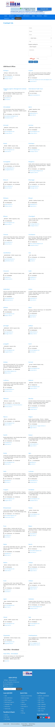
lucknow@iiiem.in (34, 480)
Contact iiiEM (6, 724)
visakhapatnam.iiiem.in (35, 644)
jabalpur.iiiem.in (8, 315)
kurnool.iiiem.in (33, 370)
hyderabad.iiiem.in (8, 300)
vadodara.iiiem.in (33, 608)
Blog (13, 18)
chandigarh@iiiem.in (9, 389)
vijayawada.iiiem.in (8, 643)
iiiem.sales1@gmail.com (35, 79)
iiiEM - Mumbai (41, 708)
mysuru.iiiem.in (8, 424)
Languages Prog (8, 704)
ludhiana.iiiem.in (8, 391)
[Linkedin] (43, 717)
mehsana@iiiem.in (9, 404)
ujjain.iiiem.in (7, 607)
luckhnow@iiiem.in (34, 444)
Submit (31, 61)
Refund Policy (31, 724)
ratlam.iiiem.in (7, 570)
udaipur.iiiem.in (33, 588)
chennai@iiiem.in (8, 242)
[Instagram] (49, 717)
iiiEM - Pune (41, 710)
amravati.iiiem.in (8, 133)
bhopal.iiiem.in (33, 206)
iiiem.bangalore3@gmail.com (36, 170)
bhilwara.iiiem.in (8, 206)
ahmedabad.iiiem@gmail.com (11, 116)
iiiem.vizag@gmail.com (35, 643)
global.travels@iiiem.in (35, 95)
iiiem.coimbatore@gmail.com (36, 243)
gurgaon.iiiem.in (8, 500)
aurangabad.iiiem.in (9, 169)
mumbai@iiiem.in (34, 407)
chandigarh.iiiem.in (34, 225)
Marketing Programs (9, 702)
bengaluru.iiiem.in (34, 172)
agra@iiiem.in (33, 462)
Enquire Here (44, 9)
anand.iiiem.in (7, 151)
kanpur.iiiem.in (33, 445)
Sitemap (23, 713)
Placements (39, 15)
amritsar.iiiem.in (33, 133)
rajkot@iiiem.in (8, 553)
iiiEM (6, 695)
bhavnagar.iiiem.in (34, 188)
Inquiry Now (24, 700)
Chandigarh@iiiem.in (34, 224)
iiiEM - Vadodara (42, 704)
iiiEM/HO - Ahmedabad (43, 695)
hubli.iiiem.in (33, 279)
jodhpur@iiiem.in (34, 113)
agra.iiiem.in (32, 464)
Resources (7, 18)
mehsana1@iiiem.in (17, 404)
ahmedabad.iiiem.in (9, 117)
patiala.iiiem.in (33, 516)
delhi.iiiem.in (7, 482)
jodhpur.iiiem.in (33, 333)
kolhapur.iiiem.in (8, 78)
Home (5, 15)
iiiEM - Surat (41, 700)
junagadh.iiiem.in (8, 352)
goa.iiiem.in (32, 260)
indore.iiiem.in (33, 300)
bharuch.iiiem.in (8, 188)
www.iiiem (6, 661)
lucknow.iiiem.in (33, 482)
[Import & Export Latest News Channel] (46, 717)
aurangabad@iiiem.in (9, 168)
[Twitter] (38, 717)
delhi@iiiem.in (8, 480)
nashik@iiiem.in (8, 442)
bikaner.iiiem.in (8, 224)
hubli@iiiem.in (33, 277)
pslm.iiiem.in (7, 99)
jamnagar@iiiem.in (9, 332)
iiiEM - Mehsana (41, 706)
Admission (23, 704)
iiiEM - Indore (41, 702)
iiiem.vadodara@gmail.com (36, 606)
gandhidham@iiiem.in (10, 259)
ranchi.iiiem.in (33, 552)
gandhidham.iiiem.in (9, 260)
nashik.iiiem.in (7, 444)
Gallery (33, 15)
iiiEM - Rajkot (41, 698)
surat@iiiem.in (8, 589)
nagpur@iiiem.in (33, 425)
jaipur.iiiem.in (33, 316)
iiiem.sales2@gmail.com (46, 79)
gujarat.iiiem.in (33, 81)
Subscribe (19, 689)
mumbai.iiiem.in (33, 409)
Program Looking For (33, 44)
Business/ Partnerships (26, 695)
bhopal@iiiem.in (33, 204)
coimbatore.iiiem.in (34, 245)
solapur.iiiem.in (33, 570)
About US (11, 15)
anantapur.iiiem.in (34, 151)
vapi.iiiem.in (32, 625)
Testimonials (7, 708)
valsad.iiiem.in (7, 625)
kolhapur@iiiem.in (9, 76)
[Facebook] (41, 717)
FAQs (22, 708)
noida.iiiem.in (7, 464)
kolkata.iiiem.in (7, 373)
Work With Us (24, 706)
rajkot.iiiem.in (7, 555)
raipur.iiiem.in (33, 535)
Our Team (7, 717)
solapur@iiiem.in (33, 568)
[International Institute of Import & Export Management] (13, 4)
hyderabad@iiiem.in (9, 298)
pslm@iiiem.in (8, 97)
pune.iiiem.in (7, 537)
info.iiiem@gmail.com (9, 131)
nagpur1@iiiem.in (42, 425)
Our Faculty (7, 719)
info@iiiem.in (8, 277)
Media (45, 15)
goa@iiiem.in (33, 259)
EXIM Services (26, 15)
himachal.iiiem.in (8, 279)
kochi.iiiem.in (33, 352)
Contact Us (18, 18)
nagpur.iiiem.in (33, 427)
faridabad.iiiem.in (34, 500)
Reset (36, 61)
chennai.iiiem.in (8, 244)
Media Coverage (25, 698)
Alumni (6, 715)
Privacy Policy (23, 724)
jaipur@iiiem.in (33, 315)
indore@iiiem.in (33, 298)
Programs (18, 15)
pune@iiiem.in (8, 535)
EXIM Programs (8, 700)
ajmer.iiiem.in (33, 115)
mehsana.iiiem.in (8, 406)
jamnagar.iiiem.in (8, 333)
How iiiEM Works (8, 698)
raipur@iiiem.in (33, 533)
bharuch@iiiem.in (9, 186)
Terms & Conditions (15, 724)
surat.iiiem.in (7, 591)
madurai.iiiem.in (33, 388)
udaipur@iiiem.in (8, 204)
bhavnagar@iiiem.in (34, 186)
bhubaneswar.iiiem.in (9, 517)
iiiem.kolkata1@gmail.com (10, 371)
